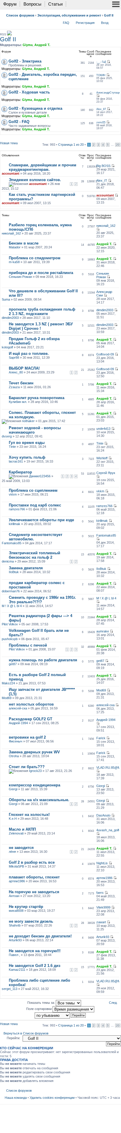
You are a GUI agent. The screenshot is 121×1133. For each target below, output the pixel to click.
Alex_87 (101, 109)
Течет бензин (21, 383)
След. (113, 1002)
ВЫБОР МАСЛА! (24, 368)
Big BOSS (103, 166)
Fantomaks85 (11, 543)
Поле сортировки (39, 1009)
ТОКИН (100, 75)
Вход (104, 22)
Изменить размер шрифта (115, 21)
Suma (6, 299)
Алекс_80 (16, 372)
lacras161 (16, 461)
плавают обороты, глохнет (34, 877)
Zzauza (14, 387)
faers (100, 892)
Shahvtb (15, 925)
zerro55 (100, 122)
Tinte (12, 446)
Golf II (108, 15)
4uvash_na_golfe (108, 830)
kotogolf (7, 347)
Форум (9, 3)
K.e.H (13, 818)
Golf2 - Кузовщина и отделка (35, 108)
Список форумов (20, 15)
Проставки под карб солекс (35, 505)
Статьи (55, 3)
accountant (10, 173)
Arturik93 (15, 940)
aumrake (102, 631)
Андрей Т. (42, 45)
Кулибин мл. (18, 402)
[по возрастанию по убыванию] (60, 1015)
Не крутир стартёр (26, 906)
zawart (101, 922)
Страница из (71, 144)
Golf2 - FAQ (19, 121)
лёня (12, 851)
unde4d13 (103, 428)
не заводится (21, 847)
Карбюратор (20, 472)
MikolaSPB (16, 866)
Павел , (14, 955)
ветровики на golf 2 (27, 737)
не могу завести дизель (31, 921)
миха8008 (16, 910)
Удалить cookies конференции (52, 1097)
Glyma (28, 45)
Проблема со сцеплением (33, 490)
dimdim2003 (10, 317)
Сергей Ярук (105, 473)
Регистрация (85, 22)
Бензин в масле (23, 243)
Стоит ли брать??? (27, 767)
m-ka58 (14, 262)
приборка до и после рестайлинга (41, 272)
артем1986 (17, 881)
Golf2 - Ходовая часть (29, 92)
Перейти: (13, 1038)
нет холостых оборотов (31, 704)
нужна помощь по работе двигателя (43, 660)
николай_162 (11, 233)
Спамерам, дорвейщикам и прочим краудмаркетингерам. (42, 167)
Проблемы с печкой (28, 645)
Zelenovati (16, 833)
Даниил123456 (40, 476)
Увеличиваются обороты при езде (41, 520)
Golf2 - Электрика (25, 61)
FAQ (66, 22)
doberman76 (11, 591)
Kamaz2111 (17, 969)
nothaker (28, 421)
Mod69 (6, 698)
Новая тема (9, 143)
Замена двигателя (26, 568)
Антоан (14, 896)
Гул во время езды (27, 442)
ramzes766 (17, 509)
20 (118, 144)
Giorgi (13, 789)
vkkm (13, 494)
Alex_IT (101, 180)
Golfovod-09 (105, 354)
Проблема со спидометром (34, 258)
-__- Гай (101, 61)
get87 (13, 664)
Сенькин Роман (20, 276)
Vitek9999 (103, 907)
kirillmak (14, 524)
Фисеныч (15, 741)
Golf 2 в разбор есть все (32, 862)
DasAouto (103, 815)
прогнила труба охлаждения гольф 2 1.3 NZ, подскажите (42, 311)
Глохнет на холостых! (29, 814)
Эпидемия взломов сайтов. (35, 180)
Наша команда (16, 1097)
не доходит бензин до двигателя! (40, 936)
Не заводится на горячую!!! (34, 951)
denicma (8, 561)
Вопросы (32, 3)
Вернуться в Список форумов (26, 1033)
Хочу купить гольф (27, 457)
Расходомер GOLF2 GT (30, 719)
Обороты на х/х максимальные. (39, 800)
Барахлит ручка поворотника (36, 398)
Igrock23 (35, 771)
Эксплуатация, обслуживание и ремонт (69, 15)
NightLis (102, 863)
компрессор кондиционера (34, 785)
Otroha (14, 756)
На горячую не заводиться (34, 892)
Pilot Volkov (10, 624)
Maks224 (8, 683)
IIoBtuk (14, 572)
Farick (100, 738)
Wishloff (101, 458)
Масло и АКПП (22, 829)
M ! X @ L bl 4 (12, 606)
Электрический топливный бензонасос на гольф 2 (34, 555)
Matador (15, 247)
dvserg (7, 436)
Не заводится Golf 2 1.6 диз (34, 965)
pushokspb (10, 639)
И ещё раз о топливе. (29, 353)
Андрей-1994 (18, 723)
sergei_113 (9, 989)
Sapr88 (14, 357)
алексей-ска (18, 708)
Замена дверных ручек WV (34, 752)
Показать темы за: (41, 1002)
